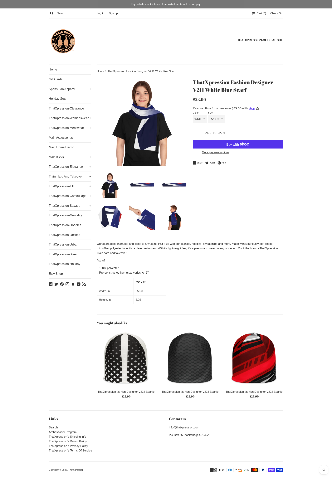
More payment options (215, 152)
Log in (100, 13)
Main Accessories (61, 137)
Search (53, 427)
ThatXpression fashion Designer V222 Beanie (254, 391)
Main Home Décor (61, 147)
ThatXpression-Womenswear (70, 118)
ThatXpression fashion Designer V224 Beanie (126, 391)
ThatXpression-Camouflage (70, 196)
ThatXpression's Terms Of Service (70, 450)
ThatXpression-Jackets (64, 235)
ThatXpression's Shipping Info (67, 436)
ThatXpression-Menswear (70, 127)
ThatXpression (76, 470)
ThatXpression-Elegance (70, 166)
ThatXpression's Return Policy (68, 441)
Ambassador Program (63, 432)
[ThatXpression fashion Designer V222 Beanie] (254, 358)
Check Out (276, 13)
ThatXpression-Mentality (65, 215)
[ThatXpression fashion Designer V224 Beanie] (126, 358)
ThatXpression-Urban (63, 244)
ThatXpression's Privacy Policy (68, 445)
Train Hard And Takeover (70, 176)
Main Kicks (70, 157)
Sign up (113, 13)
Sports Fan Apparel (70, 89)
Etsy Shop (56, 273)
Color (196, 112)
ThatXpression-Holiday (64, 264)
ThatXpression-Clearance (66, 108)
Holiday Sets (57, 98)
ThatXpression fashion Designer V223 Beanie (190, 391)
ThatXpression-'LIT (70, 186)
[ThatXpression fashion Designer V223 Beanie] (190, 358)
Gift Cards (55, 79)
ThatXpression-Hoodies (65, 225)
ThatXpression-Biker (63, 254)
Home (53, 69)
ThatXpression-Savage (70, 205)
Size (210, 112)
